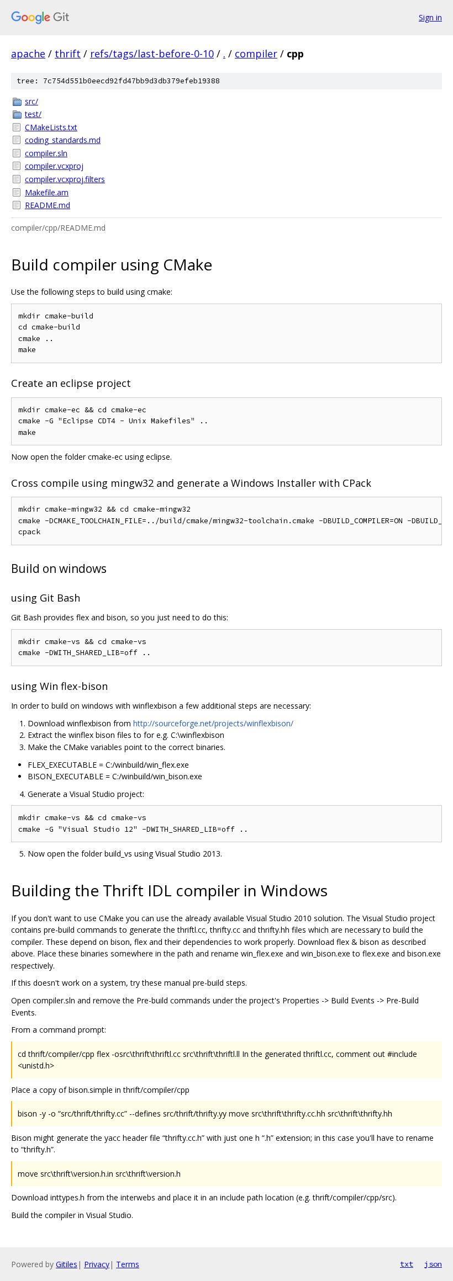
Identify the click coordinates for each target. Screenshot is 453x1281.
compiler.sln (46, 153)
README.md (47, 205)
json (433, 1264)
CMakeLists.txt (51, 127)
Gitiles (66, 1264)
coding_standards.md (63, 140)
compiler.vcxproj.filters (65, 179)
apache (28, 53)
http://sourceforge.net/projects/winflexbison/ (213, 723)
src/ (31, 101)
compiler (256, 53)
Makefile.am (47, 192)
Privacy (96, 1264)
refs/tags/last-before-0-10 (152, 53)
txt (406, 1264)
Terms (127, 1264)
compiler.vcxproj (54, 166)
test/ (33, 114)
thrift (68, 53)
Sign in (430, 17)
